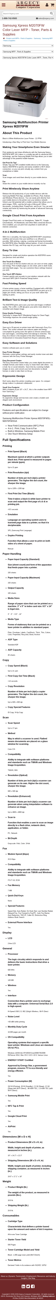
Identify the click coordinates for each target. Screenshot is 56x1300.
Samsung (37, 38)
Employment (31, 1276)
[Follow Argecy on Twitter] (28, 1286)
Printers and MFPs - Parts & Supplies (19, 38)
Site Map (31, 1278)
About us (4, 1276)
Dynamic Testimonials (17, 1276)
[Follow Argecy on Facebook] (33, 1286)
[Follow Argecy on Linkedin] (23, 1286)
